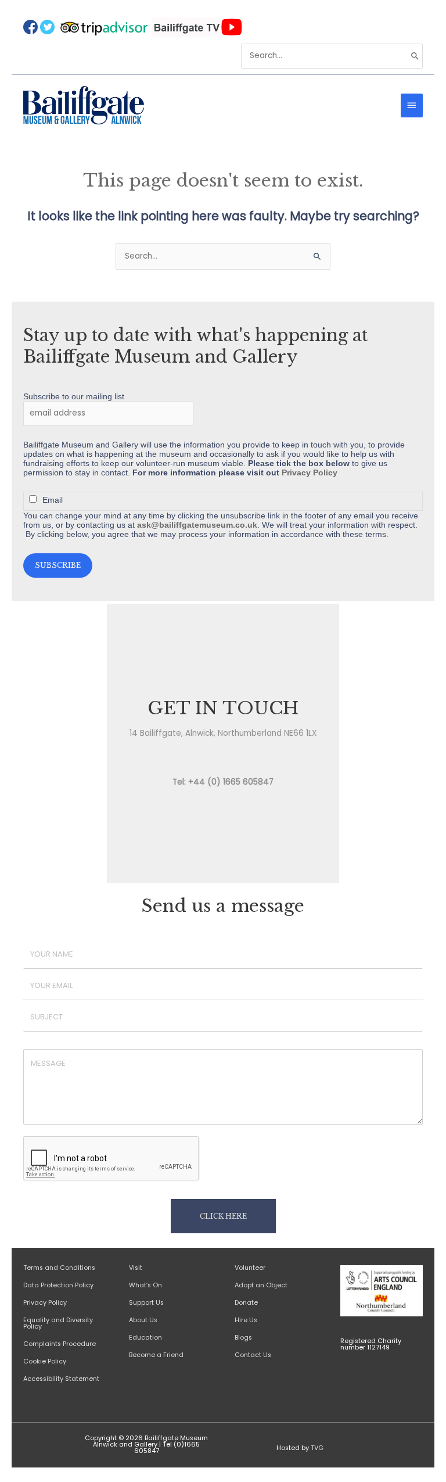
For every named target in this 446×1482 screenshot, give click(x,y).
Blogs (243, 1337)
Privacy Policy (309, 472)
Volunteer (250, 1267)
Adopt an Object (261, 1285)
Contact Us (254, 1355)
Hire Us (246, 1320)
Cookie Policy (44, 1361)
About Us (143, 1320)
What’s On (145, 1285)
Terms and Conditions (59, 1267)
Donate (246, 1302)
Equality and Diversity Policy (58, 1323)
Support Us (146, 1302)
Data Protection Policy (58, 1285)
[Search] (415, 56)
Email (52, 499)
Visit (135, 1267)
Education (145, 1337)
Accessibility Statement (61, 1378)
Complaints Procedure (59, 1344)
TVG (317, 1448)
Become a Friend (156, 1355)
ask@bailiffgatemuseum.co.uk (197, 524)
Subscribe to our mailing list (73, 396)
